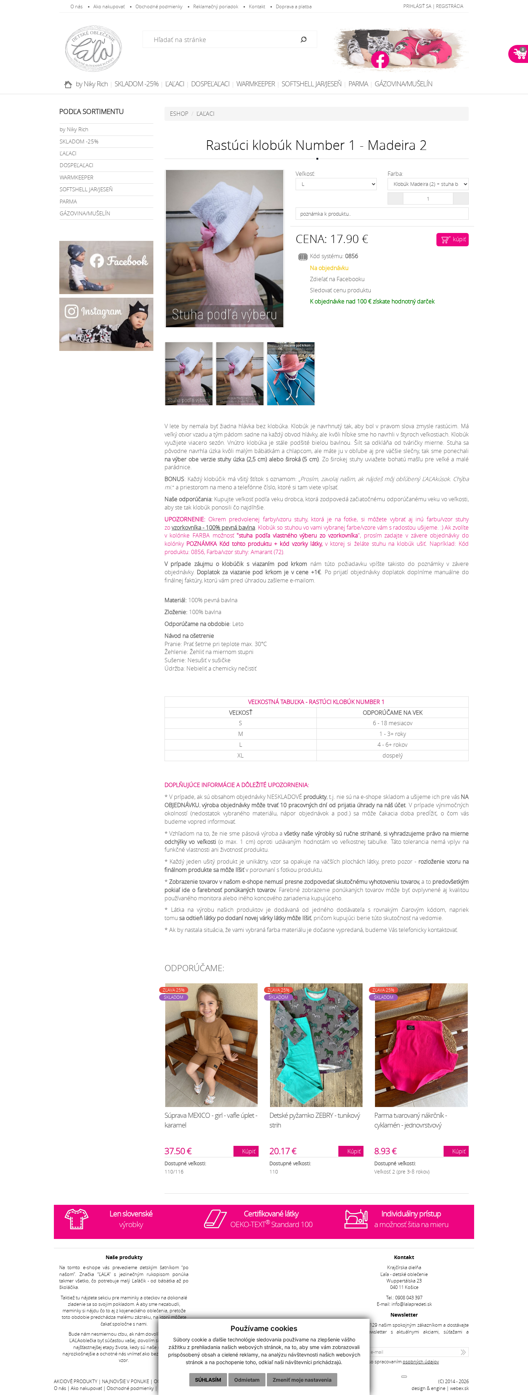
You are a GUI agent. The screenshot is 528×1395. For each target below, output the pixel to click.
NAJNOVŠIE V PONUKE (125, 1381)
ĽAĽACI (174, 83)
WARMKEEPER (255, 83)
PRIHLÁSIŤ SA (417, 6)
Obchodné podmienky (158, 7)
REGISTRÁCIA (449, 6)
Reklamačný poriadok (215, 7)
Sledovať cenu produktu (340, 290)
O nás (76, 7)
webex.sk (459, 1388)
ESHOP (179, 114)
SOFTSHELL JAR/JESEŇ (312, 83)
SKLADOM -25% (136, 83)
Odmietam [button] (247, 1380)
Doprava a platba (294, 7)
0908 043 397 (408, 1298)
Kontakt (257, 7)
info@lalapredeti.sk (412, 1304)
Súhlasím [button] (208, 1380)
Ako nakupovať (109, 7)
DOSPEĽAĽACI (210, 83)
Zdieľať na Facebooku (337, 279)
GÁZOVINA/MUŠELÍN (403, 83)
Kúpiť (248, 1151)
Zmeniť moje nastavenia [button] (302, 1380)
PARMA (358, 83)
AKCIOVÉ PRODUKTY (75, 1381)
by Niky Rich (92, 83)
